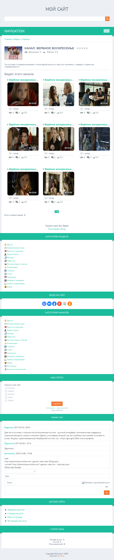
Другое (10, 244)
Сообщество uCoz (15, 513)
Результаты (51, 408)
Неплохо (11, 394)
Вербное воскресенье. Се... (26, 79)
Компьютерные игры (15, 248)
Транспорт (11, 277)
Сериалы (26, 39)
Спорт (9, 274)
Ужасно (11, 400)
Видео (17, 39)
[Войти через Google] (64, 303)
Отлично (11, 388)
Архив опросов (61, 408)
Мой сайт (57, 9)
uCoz (62, 556)
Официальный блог (16, 510)
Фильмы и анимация (15, 280)
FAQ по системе (14, 517)
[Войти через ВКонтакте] (49, 304)
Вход (63, 229)
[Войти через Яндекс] (59, 304)
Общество (11, 261)
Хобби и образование (16, 283)
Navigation (14, 31)
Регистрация (54, 229)
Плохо (10, 397)
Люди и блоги (12, 254)
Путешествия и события (17, 264)
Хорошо (11, 391)
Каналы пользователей (16, 369)
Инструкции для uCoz (17, 521)
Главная (8, 39)
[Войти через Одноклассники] (70, 304)
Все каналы (11, 366)
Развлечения (12, 267)
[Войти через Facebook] (54, 304)
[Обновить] (109, 471)
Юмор (9, 287)
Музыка (10, 257)
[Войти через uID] (44, 304)
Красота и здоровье (15, 251)
